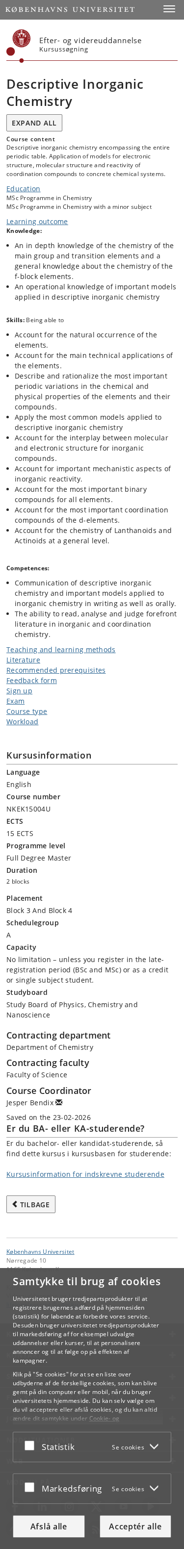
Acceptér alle (135, 1526)
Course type (26, 711)
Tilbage (35, 1204)
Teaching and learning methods (61, 649)
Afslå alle (48, 1526)
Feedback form (31, 680)
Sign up (19, 690)
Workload (22, 721)
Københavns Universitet (40, 1251)
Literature (23, 659)
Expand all (34, 122)
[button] (169, 8)
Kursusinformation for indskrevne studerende (85, 1174)
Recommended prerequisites (56, 670)
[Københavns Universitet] (18, 46)
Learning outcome (37, 221)
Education (23, 188)
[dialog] (92, 1408)
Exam (15, 701)
